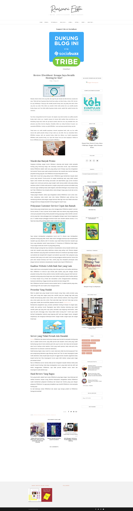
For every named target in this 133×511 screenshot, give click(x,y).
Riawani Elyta (35, 509)
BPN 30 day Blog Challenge (89, 348)
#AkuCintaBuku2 (95, 340)
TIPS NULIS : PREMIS (88, 385)
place (83, 353)
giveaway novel (97, 350)
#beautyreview (86, 345)
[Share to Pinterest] (74, 412)
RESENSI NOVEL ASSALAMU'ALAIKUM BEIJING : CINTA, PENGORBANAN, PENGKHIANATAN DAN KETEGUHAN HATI (95, 368)
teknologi (53, 414)
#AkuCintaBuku (86, 340)
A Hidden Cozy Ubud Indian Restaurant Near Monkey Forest (92, 328)
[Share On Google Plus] (76, 412)
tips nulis (89, 353)
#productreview (38, 414)
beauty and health (87, 350)
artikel (44, 414)
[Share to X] (71, 412)
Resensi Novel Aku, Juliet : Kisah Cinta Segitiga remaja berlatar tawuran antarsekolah (95, 374)
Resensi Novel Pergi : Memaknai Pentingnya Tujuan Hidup (95, 381)
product (48, 414)
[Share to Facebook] (68, 412)
